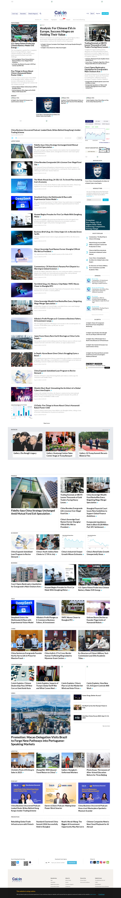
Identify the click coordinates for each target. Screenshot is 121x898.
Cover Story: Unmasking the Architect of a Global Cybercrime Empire (48, 115)
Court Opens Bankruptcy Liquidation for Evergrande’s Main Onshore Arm (96, 69)
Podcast (46, 19)
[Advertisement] (60, 466)
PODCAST (14, 781)
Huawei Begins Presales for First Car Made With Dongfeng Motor (58, 215)
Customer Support (69, 884)
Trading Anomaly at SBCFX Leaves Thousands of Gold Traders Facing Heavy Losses (96, 45)
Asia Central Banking (79, 19)
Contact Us (67, 886)
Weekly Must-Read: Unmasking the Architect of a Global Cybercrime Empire (57, 389)
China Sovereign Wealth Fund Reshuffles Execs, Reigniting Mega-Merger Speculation (58, 302)
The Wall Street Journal (100, 880)
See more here (106, 429)
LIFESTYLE (14, 751)
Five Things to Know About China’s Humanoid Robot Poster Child (22, 73)
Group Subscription (55, 886)
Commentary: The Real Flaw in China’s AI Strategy (100, 308)
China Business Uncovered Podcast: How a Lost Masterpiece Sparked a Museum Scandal (93, 808)
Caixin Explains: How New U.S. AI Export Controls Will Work (98, 685)
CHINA (13, 628)
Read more (47, 423)
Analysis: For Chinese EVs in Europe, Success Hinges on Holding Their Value (58, 31)
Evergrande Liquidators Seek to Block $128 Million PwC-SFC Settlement (97, 524)
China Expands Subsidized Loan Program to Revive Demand (54, 372)
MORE (79, 138)
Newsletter (23, 13)
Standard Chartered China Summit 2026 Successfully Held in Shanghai (47, 824)
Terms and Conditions (85, 882)
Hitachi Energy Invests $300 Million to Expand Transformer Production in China (98, 244)
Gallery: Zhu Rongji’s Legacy (25, 453)
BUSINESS (14, 563)
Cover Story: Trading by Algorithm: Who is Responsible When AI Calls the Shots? (97, 62)
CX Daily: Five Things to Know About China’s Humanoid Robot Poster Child (57, 406)
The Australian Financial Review (102, 886)
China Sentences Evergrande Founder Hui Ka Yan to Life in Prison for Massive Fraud (26, 655)
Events (62, 19)
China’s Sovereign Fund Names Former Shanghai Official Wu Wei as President (57, 250)
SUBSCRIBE (105, 13)
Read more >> (90, 196)
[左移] (12, 441)
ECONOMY (14, 533)
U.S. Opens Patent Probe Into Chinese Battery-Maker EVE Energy (23, 45)
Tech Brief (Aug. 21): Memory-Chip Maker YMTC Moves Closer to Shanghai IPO (56, 285)
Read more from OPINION (97, 314)
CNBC (96, 882)
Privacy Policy (83, 880)
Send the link (72, 862)
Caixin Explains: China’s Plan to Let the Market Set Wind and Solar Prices (72, 685)
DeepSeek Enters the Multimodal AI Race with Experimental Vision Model (53, 198)
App (51, 880)
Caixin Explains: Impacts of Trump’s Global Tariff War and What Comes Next (47, 685)
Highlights (54, 19)
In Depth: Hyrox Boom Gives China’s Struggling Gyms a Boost (56, 354)
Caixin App (15, 13)
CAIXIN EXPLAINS (16, 664)
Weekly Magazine (33, 13)
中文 (88, 13)
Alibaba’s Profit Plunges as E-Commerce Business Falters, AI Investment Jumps (57, 320)
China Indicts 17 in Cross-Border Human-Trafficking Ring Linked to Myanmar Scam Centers (58, 655)
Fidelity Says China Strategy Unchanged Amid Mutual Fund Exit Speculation (56, 146)
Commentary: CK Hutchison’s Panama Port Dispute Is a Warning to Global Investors (56, 267)
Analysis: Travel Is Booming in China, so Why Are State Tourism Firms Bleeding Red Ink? (72, 101)
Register (98, 13)
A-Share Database (104, 142)
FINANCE (14, 476)
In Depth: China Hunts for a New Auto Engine (53, 47)
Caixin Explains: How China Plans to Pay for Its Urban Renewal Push (97, 100)
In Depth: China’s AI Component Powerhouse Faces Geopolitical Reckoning (95, 324)
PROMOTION (15, 817)
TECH (13, 598)
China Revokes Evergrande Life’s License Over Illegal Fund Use (57, 163)
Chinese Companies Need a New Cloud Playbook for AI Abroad (98, 824)
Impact (68, 19)
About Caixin (68, 880)
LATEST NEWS (15, 141)
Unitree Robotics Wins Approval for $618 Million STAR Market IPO (23, 90)
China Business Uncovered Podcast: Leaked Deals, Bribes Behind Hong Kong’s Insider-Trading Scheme (26, 808)
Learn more (93, 894)
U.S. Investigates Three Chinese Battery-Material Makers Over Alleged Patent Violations (23, 60)
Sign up (106, 199)
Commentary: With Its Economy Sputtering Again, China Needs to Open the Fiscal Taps (100, 300)
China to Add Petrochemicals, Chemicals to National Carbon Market (97, 252)
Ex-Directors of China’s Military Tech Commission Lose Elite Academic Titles (98, 267)
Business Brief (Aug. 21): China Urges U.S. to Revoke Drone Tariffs (58, 233)
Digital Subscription (55, 884)
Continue (101, 894)
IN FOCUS (14, 429)
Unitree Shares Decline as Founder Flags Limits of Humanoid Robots (97, 620)
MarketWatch (98, 884)
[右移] (108, 441)
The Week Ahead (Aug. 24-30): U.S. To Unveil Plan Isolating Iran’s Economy (58, 181)
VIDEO (13, 693)
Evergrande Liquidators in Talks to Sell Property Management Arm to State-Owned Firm (96, 86)
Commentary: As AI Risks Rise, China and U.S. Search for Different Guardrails (100, 290)
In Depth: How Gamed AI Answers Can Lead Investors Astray (22, 100)
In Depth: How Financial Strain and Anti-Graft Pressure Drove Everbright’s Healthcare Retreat (97, 354)
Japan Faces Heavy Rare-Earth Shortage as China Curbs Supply (57, 337)
